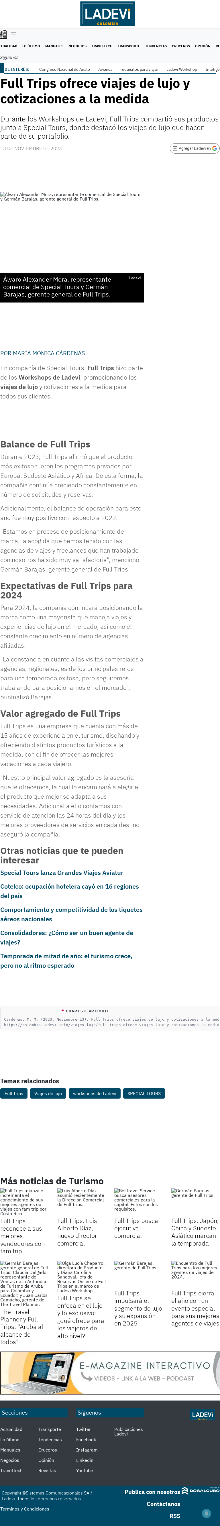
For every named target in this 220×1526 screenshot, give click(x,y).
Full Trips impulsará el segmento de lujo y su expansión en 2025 (138, 1308)
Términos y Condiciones (24, 1509)
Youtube (84, 1470)
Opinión (203, 46)
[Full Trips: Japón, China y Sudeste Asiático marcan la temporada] (195, 1201)
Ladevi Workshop (181, 69)
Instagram (87, 1450)
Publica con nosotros (152, 1492)
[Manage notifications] (206, 1513)
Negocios (77, 46)
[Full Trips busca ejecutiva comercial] (138, 1201)
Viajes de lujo (48, 1093)
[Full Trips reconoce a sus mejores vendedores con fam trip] (24, 1202)
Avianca (105, 69)
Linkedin (84, 1460)
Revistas (47, 1470)
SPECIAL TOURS (144, 1093)
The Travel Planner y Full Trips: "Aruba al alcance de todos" (21, 1326)
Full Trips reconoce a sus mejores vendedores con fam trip (22, 1236)
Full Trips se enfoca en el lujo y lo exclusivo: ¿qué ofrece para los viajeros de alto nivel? (80, 1317)
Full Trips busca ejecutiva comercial (136, 1228)
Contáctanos (163, 1504)
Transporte (129, 46)
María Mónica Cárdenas (49, 353)
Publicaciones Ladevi (128, 1431)
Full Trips (14, 1093)
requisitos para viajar (139, 69)
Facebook (86, 1439)
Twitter (83, 1429)
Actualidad (11, 1429)
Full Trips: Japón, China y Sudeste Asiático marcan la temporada (195, 1231)
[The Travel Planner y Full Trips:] (24, 1284)
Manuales (54, 46)
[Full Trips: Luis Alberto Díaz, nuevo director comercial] (81, 1201)
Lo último (31, 46)
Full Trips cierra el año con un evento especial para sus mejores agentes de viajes (195, 1308)
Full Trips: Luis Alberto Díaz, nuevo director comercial (77, 1231)
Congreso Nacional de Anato (64, 69)
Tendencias (156, 46)
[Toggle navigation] (12, 35)
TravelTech (102, 46)
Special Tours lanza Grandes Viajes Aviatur (61, 872)
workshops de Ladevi (94, 1093)
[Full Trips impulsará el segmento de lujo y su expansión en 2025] (138, 1274)
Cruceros (181, 46)
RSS (175, 1516)
